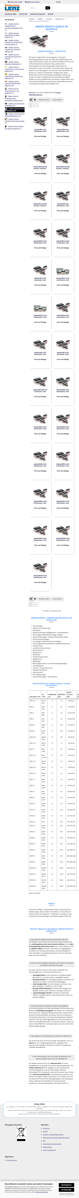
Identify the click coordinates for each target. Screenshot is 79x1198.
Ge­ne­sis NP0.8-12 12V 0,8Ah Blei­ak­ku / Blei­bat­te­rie (40, 242)
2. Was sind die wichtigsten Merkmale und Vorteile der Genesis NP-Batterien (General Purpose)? (51, 964)
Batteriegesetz (47, 1147)
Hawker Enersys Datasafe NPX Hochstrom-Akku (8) (13, 57)
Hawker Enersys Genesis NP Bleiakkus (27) (14, 110)
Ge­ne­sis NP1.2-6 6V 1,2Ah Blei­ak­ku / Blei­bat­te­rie (40, 130)
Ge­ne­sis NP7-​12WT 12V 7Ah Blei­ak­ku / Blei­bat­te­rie (40, 390)
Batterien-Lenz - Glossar (33, 2)
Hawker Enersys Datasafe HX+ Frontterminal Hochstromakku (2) (13, 42)
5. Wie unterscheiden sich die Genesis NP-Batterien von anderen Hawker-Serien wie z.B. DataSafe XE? (51, 1058)
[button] (65, 8)
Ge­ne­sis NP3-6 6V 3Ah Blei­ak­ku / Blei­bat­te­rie (40, 167)
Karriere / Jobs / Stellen (15, 2)
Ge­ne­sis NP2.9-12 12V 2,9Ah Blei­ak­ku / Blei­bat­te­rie (40, 316)
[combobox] (44, 100)
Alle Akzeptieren (66, 1185)
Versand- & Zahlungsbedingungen (53, 1134)
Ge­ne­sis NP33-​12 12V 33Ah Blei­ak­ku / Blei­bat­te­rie (62, 427)
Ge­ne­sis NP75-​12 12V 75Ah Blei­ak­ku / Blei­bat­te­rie (62, 502)
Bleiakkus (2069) (10, 14)
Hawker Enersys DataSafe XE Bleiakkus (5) (13, 63)
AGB (44, 1141)
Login (59, 2)
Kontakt (45, 1131)
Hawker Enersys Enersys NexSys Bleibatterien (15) (14, 115)
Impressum (46, 1128)
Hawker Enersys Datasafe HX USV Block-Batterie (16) (12, 35)
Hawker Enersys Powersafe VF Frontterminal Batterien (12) (14, 76)
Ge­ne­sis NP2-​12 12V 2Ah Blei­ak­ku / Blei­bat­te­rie (40, 279)
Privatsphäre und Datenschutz (52, 1144)
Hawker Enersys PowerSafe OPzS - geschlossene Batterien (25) (14, 98)
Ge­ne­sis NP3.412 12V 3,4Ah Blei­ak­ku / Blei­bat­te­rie (62, 316)
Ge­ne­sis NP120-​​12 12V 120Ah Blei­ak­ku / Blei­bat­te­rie (40, 576)
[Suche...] (47, 8)
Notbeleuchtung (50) (37, 14)
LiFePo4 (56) (23, 14)
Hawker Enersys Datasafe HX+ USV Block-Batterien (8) (13, 49)
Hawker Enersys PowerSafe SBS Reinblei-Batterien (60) (13, 83)
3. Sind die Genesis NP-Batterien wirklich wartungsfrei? (49, 1006)
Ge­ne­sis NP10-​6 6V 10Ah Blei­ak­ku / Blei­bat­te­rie (62, 204)
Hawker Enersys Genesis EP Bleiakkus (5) (14, 104)
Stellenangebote (12, 1160)
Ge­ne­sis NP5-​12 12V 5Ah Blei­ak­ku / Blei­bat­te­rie (40, 353)
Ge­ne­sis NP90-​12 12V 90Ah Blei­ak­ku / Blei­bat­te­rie (40, 539)
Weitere (50, 14)
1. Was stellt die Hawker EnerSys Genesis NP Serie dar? (49, 939)
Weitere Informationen (67, 1194)
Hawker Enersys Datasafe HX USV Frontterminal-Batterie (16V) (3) (14, 27)
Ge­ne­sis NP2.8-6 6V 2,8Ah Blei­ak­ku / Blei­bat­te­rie (62, 130)
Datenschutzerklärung (41, 1192)
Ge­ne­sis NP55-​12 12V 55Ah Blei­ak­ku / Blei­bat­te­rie (62, 465)
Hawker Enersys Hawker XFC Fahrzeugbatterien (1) (14, 128)
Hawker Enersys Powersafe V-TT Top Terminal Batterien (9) (14, 69)
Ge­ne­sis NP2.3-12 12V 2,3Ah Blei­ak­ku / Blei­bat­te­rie (62, 279)
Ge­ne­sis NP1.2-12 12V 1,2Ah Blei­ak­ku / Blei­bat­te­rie (62, 242)
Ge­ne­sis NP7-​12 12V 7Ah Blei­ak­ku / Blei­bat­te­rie (63, 353)
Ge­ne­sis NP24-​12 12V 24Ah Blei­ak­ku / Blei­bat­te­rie (40, 427)
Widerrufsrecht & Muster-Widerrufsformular (56, 1138)
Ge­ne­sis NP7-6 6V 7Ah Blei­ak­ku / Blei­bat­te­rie (40, 204)
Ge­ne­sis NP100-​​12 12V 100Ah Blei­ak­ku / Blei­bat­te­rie (63, 539)
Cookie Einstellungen (49, 1150)
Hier (30, 92)
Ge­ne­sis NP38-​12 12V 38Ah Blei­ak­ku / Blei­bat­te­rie (40, 465)
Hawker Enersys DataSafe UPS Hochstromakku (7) (14, 121)
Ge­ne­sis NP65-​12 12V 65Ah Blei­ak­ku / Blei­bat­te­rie (40, 502)
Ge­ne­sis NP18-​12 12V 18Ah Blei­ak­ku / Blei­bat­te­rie (62, 390)
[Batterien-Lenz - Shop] (12, 8)
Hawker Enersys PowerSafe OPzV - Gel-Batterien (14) (12, 91)
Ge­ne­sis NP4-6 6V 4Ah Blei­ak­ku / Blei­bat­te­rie (62, 167)
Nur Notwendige (66, 1190)
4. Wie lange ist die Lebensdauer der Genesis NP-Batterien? (50, 1036)
